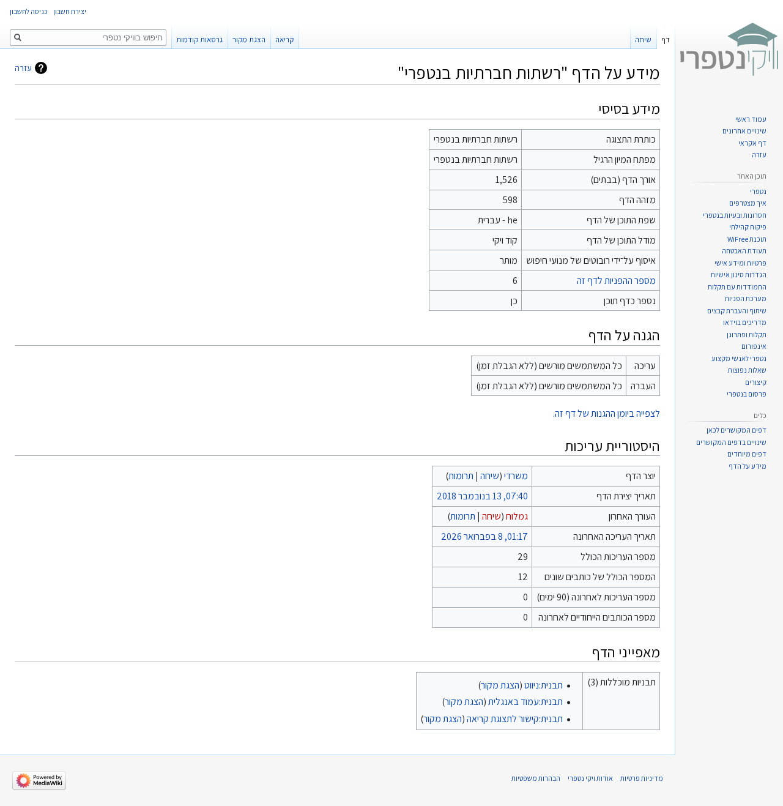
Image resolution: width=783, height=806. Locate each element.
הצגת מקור (500, 685)
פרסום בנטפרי (746, 393)
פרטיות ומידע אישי (740, 262)
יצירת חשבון (69, 11)
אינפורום (753, 346)
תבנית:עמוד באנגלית (525, 701)
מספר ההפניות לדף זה (616, 280)
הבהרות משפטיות (535, 778)
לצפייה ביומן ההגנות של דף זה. (606, 413)
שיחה (489, 475)
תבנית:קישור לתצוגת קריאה (515, 718)
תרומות (460, 475)
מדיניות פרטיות (641, 778)
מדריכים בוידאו (744, 322)
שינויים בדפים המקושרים (731, 442)
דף (665, 39)
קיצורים (755, 382)
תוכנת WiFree (746, 239)
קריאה (284, 39)
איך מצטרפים (747, 202)
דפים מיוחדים (746, 453)
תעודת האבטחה (744, 250)
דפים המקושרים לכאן (736, 430)
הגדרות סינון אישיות (738, 274)
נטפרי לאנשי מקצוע (738, 358)
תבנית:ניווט (543, 685)
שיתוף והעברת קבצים (736, 310)
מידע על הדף (747, 466)
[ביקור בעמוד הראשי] (729, 49)
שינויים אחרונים (744, 130)
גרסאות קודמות (199, 39)
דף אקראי (752, 142)
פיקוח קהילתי (747, 226)
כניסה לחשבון (29, 11)
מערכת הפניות (745, 298)
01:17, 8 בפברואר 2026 (484, 536)
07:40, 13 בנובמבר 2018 (482, 496)
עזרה (23, 67)
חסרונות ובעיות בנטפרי (734, 215)
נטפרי (758, 191)
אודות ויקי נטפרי (590, 778)
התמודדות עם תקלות (737, 286)
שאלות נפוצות (747, 370)
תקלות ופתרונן (746, 334)
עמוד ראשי (750, 119)
